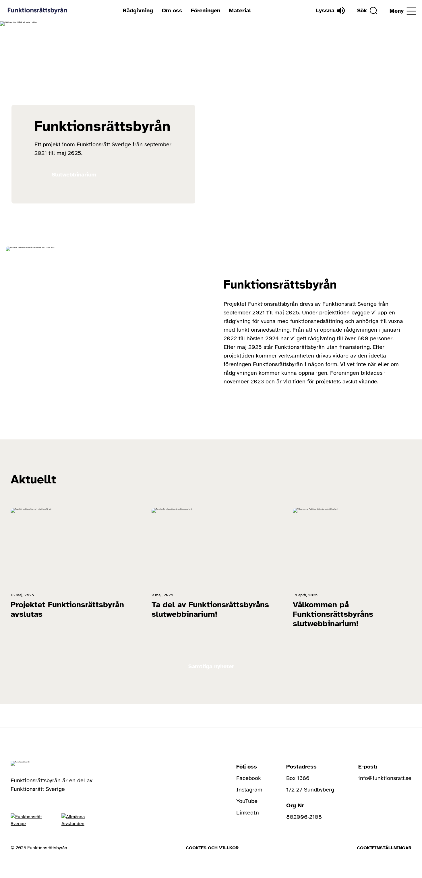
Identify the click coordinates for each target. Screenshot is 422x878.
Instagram (249, 789)
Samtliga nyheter (211, 666)
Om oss (172, 10)
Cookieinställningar (384, 848)
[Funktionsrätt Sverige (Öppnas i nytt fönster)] (27, 820)
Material (240, 10)
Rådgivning (138, 10)
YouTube (247, 801)
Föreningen (205, 10)
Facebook (248, 778)
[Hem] (37, 11)
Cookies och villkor (212, 848)
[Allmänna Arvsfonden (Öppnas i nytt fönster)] (78, 820)
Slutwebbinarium (74, 174)
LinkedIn (247, 812)
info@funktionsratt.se (384, 778)
